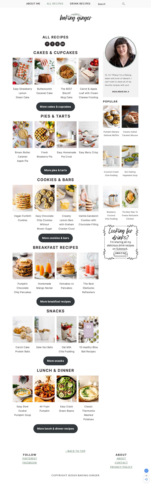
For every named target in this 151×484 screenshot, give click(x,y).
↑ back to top (75, 451)
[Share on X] (57, 44)
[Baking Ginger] (75, 19)
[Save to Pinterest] (47, 44)
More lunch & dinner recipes (55, 428)
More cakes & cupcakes (55, 106)
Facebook (30, 462)
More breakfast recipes (55, 301)
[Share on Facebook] (52, 44)
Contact (121, 462)
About (121, 458)
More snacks (55, 360)
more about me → (120, 91)
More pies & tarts (55, 170)
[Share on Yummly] (62, 44)
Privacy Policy (121, 466)
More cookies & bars (55, 238)
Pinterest (29, 458)
